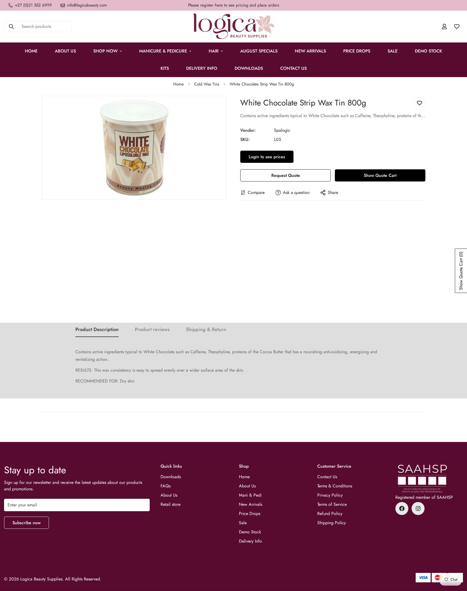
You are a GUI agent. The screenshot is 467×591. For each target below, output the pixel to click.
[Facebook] (401, 508)
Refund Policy (329, 513)
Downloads (249, 68)
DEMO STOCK (428, 51)
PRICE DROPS (356, 51)
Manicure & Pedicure (163, 51)
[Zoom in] (222, 107)
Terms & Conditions (334, 486)
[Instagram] (418, 508)
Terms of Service (332, 504)
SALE (393, 51)
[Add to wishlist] (419, 103)
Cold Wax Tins (206, 84)
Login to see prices (267, 157)
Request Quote (285, 175)
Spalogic (282, 130)
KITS (165, 68)
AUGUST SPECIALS (259, 51)
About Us (65, 51)
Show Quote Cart (380, 175)
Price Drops (249, 513)
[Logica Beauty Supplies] (233, 26)
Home (31, 51)
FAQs (166, 486)
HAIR (214, 51)
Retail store (171, 504)
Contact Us (293, 68)
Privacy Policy (330, 495)
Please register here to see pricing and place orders (233, 5)
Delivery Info (201, 68)
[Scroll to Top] (456, 561)
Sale (243, 523)
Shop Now (105, 51)
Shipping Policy (331, 523)
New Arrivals (310, 51)
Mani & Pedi (250, 495)
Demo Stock (250, 532)
